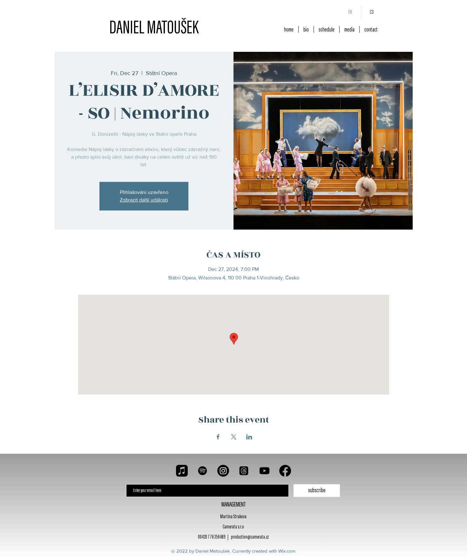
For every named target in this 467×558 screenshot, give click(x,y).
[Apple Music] (182, 471)
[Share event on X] (234, 436)
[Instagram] (223, 471)
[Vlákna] (244, 471)
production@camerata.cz (250, 537)
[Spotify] (202, 471)
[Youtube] (264, 471)
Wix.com (286, 551)
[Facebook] (285, 471)
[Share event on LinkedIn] (249, 436)
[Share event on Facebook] (218, 436)
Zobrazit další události (144, 200)
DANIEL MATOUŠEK (154, 28)
